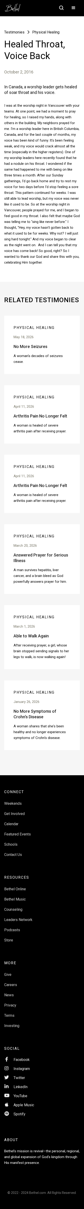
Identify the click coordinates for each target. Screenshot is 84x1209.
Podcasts (12, 930)
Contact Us (13, 854)
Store (8, 940)
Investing (11, 1026)
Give (7, 974)
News (9, 995)
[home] (15, 6)
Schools (11, 844)
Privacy (10, 1005)
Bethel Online (15, 889)
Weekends (13, 803)
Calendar (11, 824)
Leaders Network (18, 920)
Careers (10, 985)
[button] (73, 8)
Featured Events (17, 834)
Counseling (13, 909)
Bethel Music (15, 899)
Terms (9, 1015)
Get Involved (14, 814)
